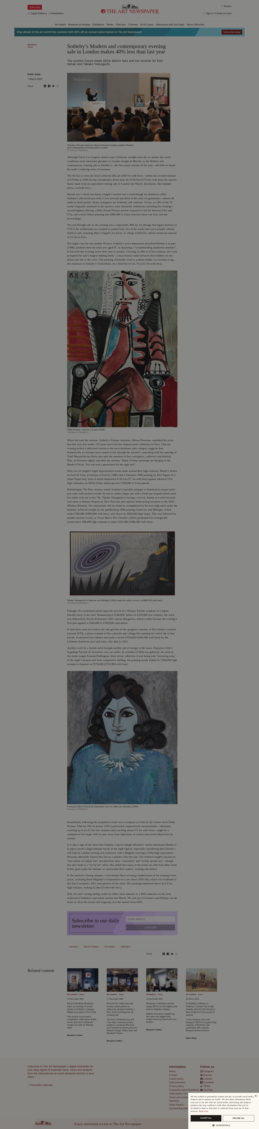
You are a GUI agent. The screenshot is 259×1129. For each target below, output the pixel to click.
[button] (222, 1125)
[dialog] (223, 1111)
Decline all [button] (238, 1118)
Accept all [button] (206, 1118)
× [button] (256, 1096)
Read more (203, 1111)
